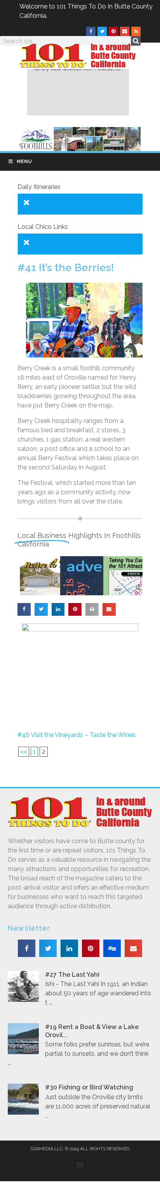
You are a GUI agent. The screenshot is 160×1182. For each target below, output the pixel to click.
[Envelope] (124, 31)
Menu (24, 161)
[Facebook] (91, 31)
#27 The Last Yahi (72, 974)
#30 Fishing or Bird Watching (89, 1087)
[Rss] (136, 31)
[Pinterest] (113, 31)
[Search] (136, 41)
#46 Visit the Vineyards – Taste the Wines (76, 735)
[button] (24, 609)
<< (24, 751)
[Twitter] (102, 31)
